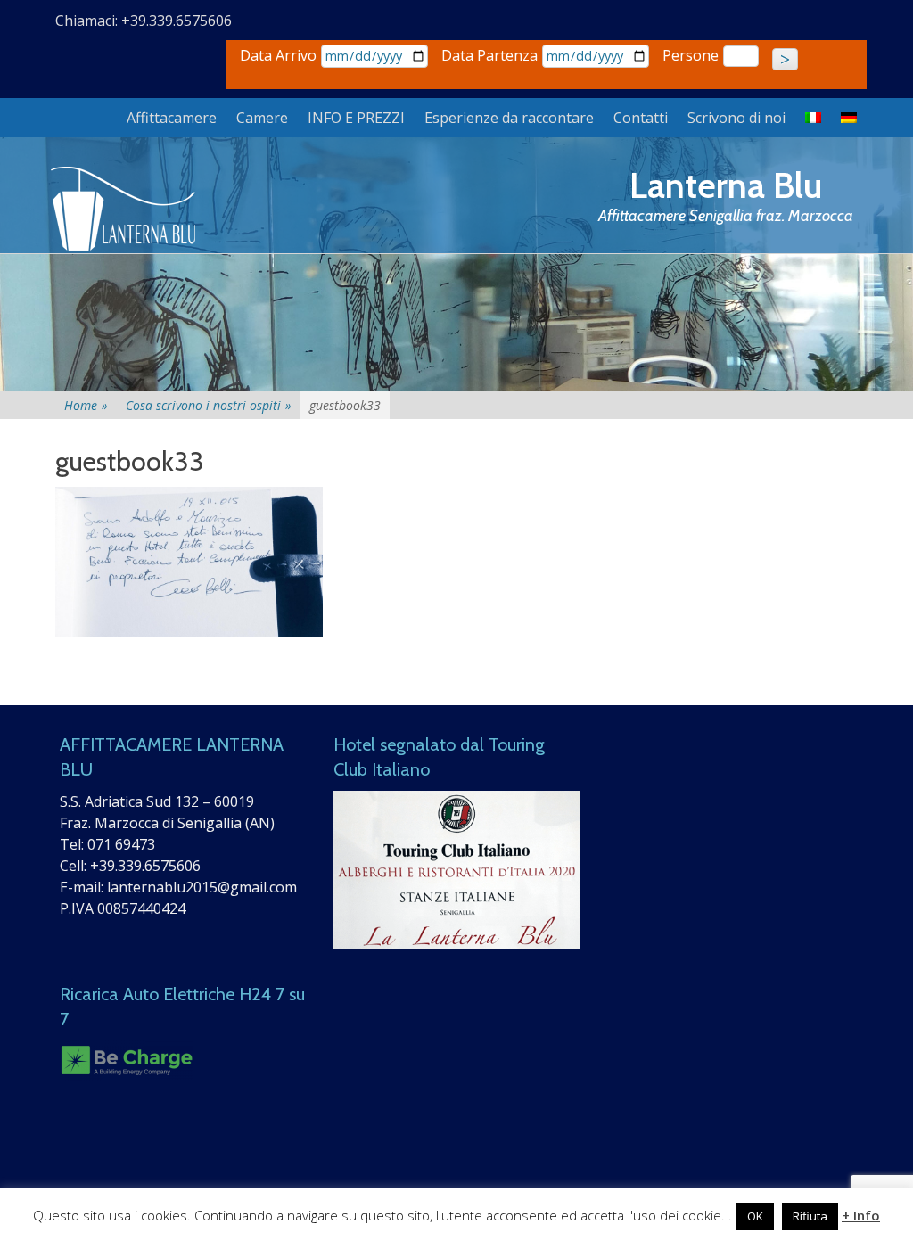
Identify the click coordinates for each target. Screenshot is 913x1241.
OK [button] (755, 1216)
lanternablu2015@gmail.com (202, 887)
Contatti (640, 117)
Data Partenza (489, 55)
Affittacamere (172, 117)
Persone (690, 55)
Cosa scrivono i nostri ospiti (209, 405)
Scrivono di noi (736, 117)
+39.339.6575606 (145, 865)
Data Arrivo (278, 55)
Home (86, 405)
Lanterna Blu (725, 185)
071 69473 (121, 844)
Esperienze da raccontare (509, 117)
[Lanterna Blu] (124, 209)
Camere (262, 117)
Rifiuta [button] (810, 1216)
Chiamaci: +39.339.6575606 (143, 20)
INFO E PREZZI (356, 117)
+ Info (861, 1215)
